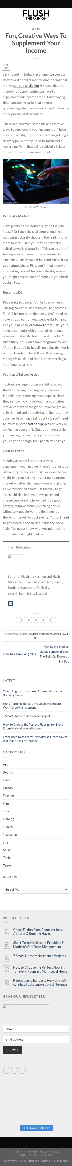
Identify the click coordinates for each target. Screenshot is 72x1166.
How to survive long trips (19, 654)
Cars (6, 780)
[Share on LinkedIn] (53, 620)
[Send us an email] (14, 1070)
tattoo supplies (38, 424)
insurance (10, 834)
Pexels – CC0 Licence (36, 207)
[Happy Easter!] (19, 1112)
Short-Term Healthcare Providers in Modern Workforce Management (32, 705)
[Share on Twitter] (32, 620)
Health (8, 827)
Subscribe (47, 1154)
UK (35, 637)
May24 (64, 633)
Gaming (8, 819)
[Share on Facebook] (25, 620)
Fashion (8, 796)
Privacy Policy (49, 1152)
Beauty (8, 772)
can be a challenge (26, 86)
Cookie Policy (28, 1154)
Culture (35, 28)
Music (7, 850)
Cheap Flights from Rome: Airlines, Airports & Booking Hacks (38, 932)
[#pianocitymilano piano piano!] (19, 1093)
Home (15, 1152)
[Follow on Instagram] (24, 4)
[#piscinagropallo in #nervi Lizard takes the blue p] (52, 1112)
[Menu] (52, 4)
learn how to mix (40, 325)
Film (6, 803)
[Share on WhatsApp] (19, 620)
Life (5, 842)
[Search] (19, 4)
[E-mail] (10, 604)
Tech (6, 858)
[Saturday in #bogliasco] (52, 1093)
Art (5, 765)
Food (6, 811)
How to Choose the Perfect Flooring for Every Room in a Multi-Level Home (33, 726)
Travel (7, 866)
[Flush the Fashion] (36, 15)
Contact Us (29, 1152)
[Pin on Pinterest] (46, 620)
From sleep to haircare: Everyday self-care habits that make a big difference (35, 738)
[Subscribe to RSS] (27, 4)
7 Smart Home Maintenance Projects (27, 716)
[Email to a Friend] (39, 620)
